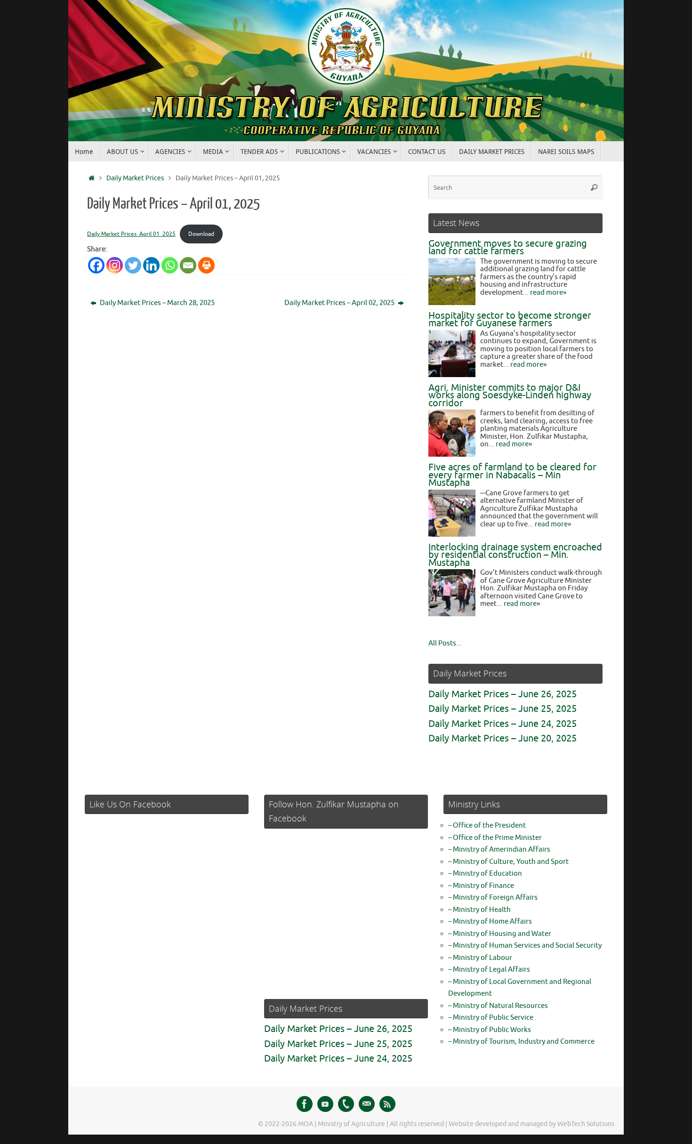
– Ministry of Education (485, 873)
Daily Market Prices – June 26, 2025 (502, 694)
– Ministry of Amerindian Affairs (499, 849)
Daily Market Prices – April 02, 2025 (340, 302)
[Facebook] (305, 1104)
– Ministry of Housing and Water (499, 933)
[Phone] (346, 1104)
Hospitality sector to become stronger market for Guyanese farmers (509, 320)
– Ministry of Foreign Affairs (493, 897)
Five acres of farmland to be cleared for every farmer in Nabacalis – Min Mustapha (512, 475)
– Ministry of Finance (481, 885)
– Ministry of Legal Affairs (489, 969)
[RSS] (387, 1104)
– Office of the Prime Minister (495, 837)
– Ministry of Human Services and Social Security (525, 945)
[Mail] (367, 1104)
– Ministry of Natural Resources (498, 1005)
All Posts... (445, 643)
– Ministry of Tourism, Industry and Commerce (521, 1041)
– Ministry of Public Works (489, 1029)
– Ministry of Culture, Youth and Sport (508, 861)
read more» (548, 292)
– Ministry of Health (479, 909)
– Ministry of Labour (480, 957)
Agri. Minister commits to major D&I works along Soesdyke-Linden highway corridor (509, 395)
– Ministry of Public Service (490, 1017)
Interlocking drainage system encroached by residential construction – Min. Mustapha (515, 555)
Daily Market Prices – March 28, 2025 (156, 302)
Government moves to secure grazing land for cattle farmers (507, 248)
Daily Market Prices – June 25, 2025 (502, 709)
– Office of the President (487, 825)
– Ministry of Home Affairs (490, 921)
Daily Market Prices (135, 178)
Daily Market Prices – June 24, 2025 (502, 724)
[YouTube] (325, 1104)
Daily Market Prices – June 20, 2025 (502, 738)
